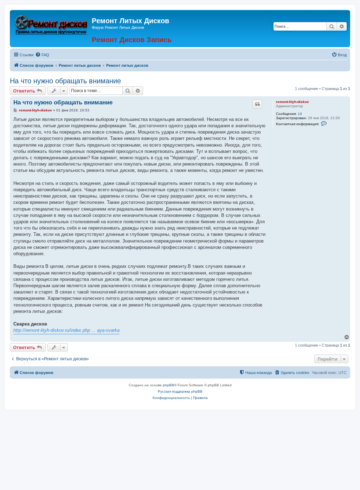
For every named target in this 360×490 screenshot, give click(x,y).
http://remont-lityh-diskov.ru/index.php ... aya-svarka (66, 330)
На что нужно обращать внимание (65, 81)
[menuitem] (42, 55)
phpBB (168, 385)
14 (300, 114)
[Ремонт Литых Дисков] (52, 24)
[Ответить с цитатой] (257, 104)
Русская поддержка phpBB (180, 391)
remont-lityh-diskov (292, 102)
